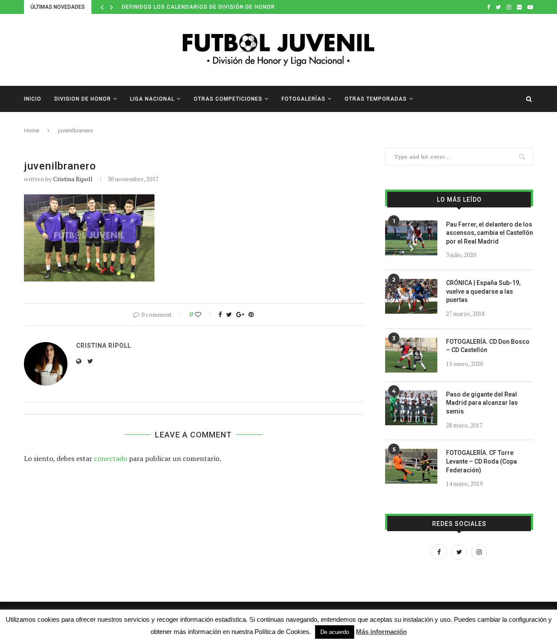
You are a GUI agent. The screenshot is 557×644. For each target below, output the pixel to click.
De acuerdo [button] (334, 632)
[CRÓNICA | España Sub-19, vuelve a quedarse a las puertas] (411, 296)
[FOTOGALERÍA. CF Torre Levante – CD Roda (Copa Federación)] (411, 466)
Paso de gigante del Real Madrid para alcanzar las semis (482, 403)
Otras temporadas (376, 99)
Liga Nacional (152, 99)
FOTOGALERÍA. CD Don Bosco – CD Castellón (488, 346)
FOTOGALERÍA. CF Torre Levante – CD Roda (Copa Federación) (481, 461)
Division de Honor (82, 99)
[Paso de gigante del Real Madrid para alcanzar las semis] (411, 407)
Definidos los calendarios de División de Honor (198, 7)
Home (31, 130)
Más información (381, 631)
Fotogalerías (303, 99)
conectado (110, 458)
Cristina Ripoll (73, 179)
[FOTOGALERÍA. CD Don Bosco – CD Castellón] (411, 355)
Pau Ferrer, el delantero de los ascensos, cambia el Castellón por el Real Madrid (489, 233)
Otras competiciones (228, 99)
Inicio (32, 99)
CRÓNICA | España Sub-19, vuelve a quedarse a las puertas (483, 291)
